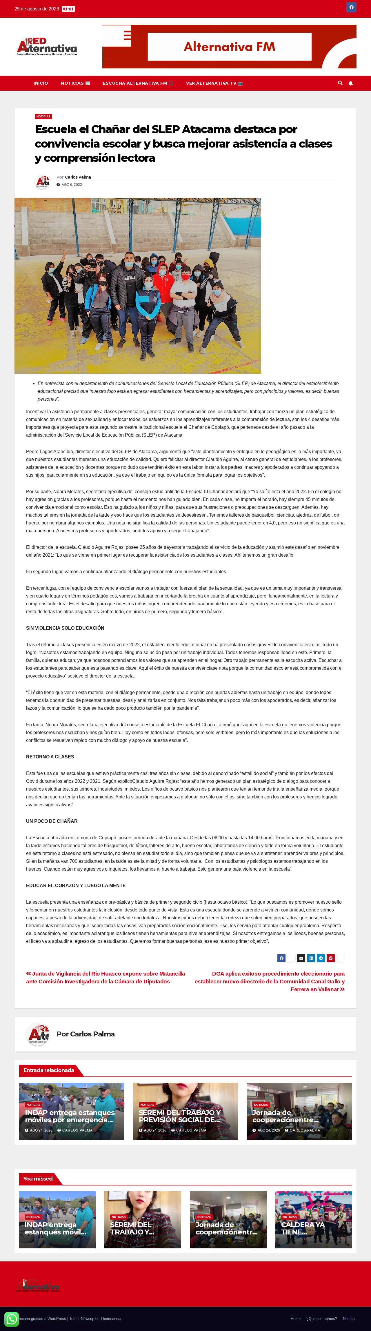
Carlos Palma (78, 177)
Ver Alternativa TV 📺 (214, 83)
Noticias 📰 (75, 83)
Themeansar (111, 1319)
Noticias (43, 116)
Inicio (41, 83)
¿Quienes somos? (321, 1319)
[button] (340, 83)
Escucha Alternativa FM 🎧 (138, 83)
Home (296, 1319)
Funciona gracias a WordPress (40, 1319)
